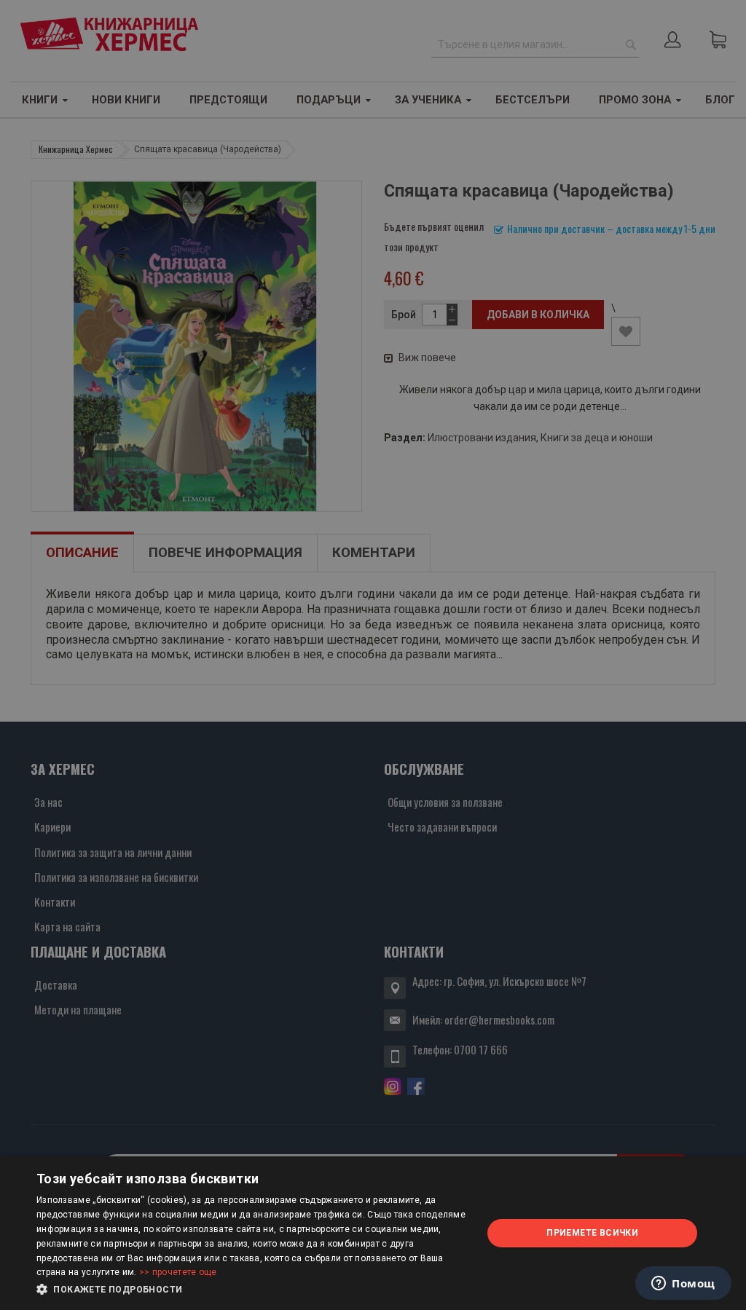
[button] (252, 1289)
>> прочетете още (178, 1272)
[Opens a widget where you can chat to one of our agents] (683, 1284)
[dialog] (373, 1233)
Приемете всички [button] (592, 1233)
